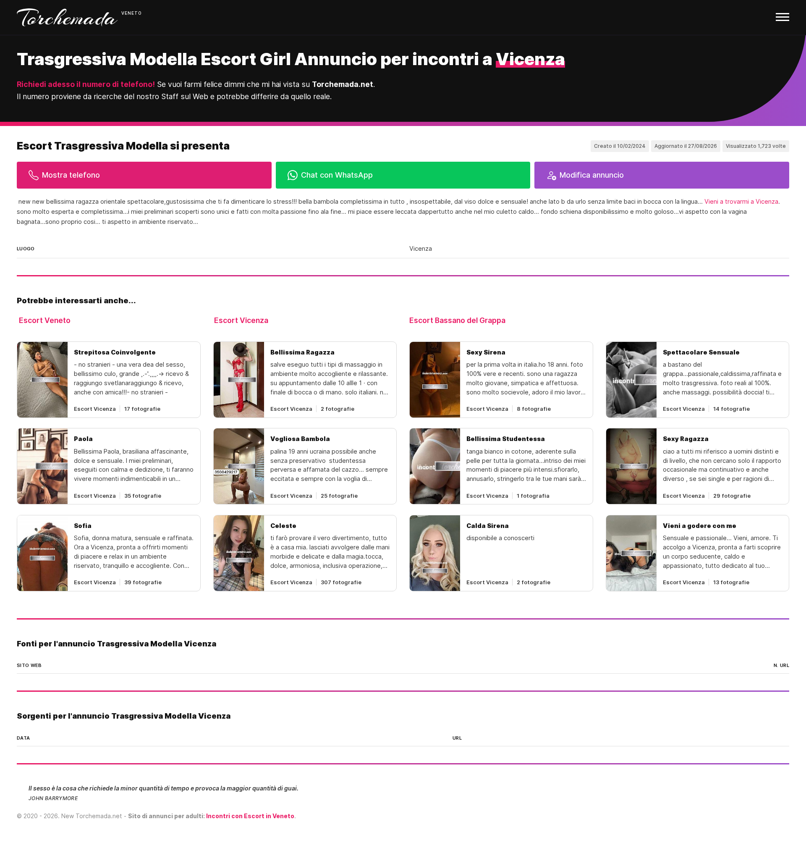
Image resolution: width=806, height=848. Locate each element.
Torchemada (67, 17)
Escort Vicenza (241, 320)
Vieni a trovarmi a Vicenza (741, 201)
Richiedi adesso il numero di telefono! (86, 84)
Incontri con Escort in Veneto (250, 815)
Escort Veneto (45, 320)
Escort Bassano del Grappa (457, 320)
